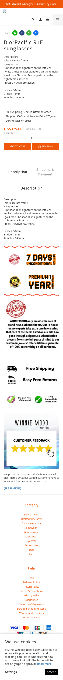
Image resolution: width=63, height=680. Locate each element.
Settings (11, 672)
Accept (51, 672)
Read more (44, 664)
